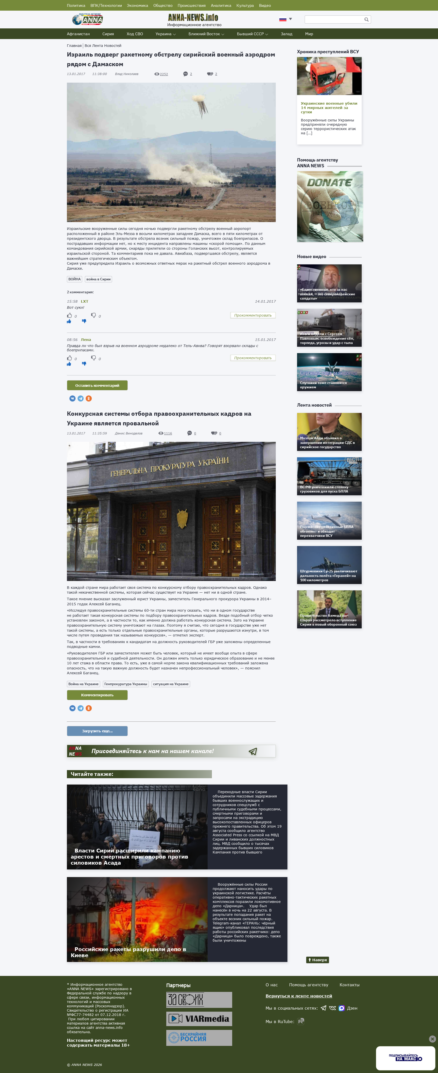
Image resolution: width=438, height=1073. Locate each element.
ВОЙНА (74, 279)
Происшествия (192, 5)
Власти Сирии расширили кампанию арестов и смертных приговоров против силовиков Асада (129, 856)
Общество (163, 5)
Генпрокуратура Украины (125, 684)
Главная (74, 45)
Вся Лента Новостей (103, 45)
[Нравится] (69, 321)
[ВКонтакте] (72, 398)
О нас (272, 984)
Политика (76, 5)
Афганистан (78, 33)
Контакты (350, 984)
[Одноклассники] (89, 398)
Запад (287, 33)
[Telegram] (81, 398)
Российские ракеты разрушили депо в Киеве (128, 952)
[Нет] (84, 321)
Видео (265, 5)
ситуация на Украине (171, 684)
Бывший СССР (250, 33)
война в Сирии (98, 279)
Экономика (137, 5)
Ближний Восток (204, 33)
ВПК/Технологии (106, 5)
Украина (164, 33)
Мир (309, 33)
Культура (245, 5)
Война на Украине (83, 684)
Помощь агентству (308, 984)
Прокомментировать (253, 315)
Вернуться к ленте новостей (299, 995)
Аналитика (221, 5)
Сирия (108, 33)
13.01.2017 (87, 74)
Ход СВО (135, 33)
